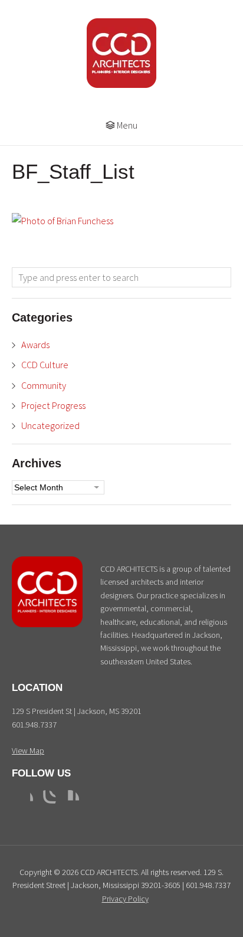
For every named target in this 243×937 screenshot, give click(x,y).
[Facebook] (23, 799)
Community (43, 385)
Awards (35, 344)
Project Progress (53, 405)
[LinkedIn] (69, 799)
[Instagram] (46, 799)
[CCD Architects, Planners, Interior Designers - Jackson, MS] (47, 624)
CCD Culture (44, 365)
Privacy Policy (125, 898)
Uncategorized (50, 425)
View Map (28, 750)
